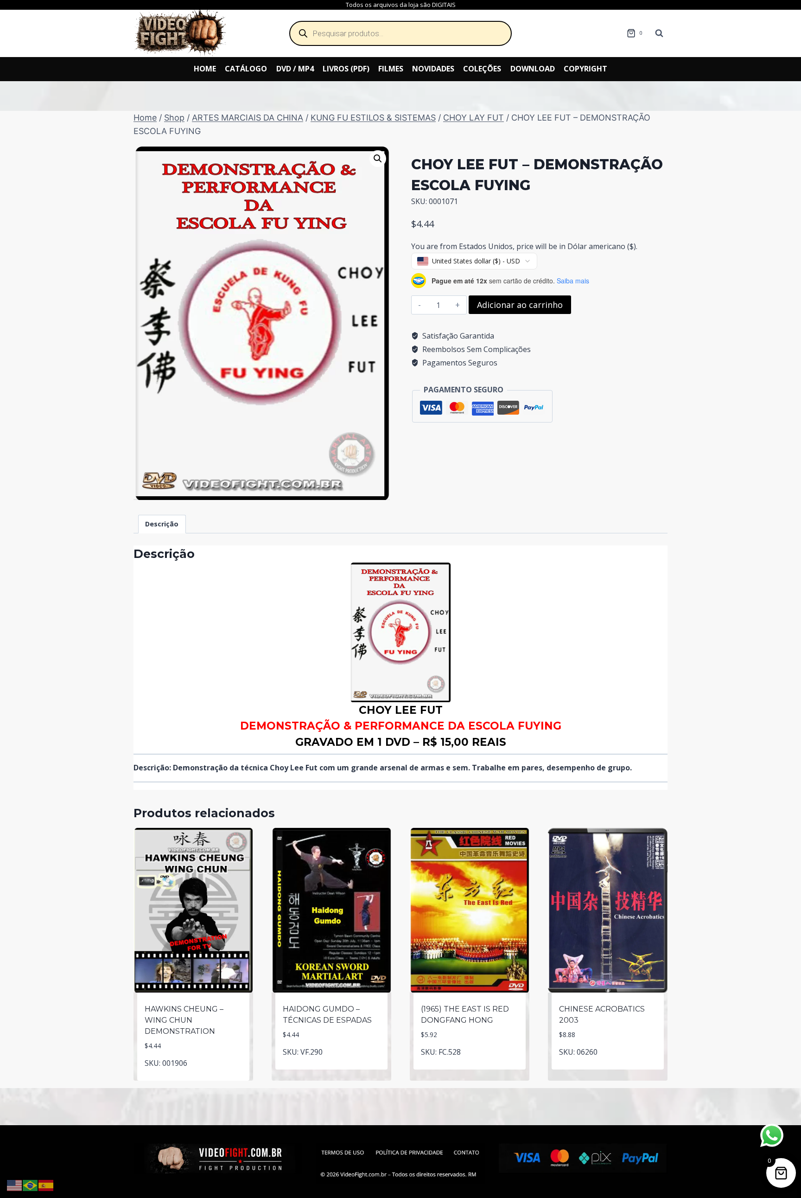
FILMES (390, 69)
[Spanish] (46, 1184)
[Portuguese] (30, 1184)
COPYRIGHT (585, 69)
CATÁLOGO (246, 69)
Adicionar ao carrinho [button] (193, 1078)
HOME (205, 69)
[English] (15, 1184)
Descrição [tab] (161, 523)
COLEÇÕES (482, 69)
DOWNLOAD (532, 69)
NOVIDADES (433, 69)
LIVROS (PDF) (346, 69)
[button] (377, 158)
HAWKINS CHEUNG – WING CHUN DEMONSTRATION (184, 1020)
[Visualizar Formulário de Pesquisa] (659, 33)
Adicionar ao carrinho (520, 304)
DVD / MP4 (295, 69)
